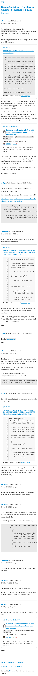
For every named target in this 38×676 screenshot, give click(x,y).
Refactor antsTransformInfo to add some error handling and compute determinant (20, 132)
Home (3, 662)
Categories (10, 662)
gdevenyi (8, 144)
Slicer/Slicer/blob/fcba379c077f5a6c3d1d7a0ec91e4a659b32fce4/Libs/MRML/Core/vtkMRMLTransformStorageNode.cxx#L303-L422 (19, 412)
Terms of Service (6, 666)
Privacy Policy (18, 666)
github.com (6, 47)
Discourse (12, 671)
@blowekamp (11, 339)
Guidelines (19, 662)
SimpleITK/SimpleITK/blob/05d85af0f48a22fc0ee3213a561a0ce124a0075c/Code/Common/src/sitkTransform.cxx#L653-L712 (19, 252)
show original (25, 96)
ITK (2, 2)
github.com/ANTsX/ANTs (11, 126)
